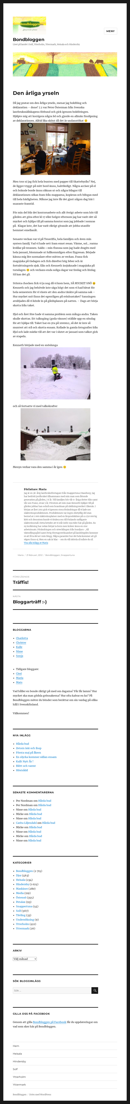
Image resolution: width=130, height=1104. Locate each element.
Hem (16, 1045)
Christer (21, 642)
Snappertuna (68, 555)
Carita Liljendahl (26, 822)
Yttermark (22, 928)
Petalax (20, 902)
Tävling (21, 915)
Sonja (19, 655)
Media (20, 893)
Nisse (19, 651)
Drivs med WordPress (40, 1094)
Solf (18, 910)
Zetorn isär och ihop (28, 748)
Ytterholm (22, 924)
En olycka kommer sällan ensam (36, 757)
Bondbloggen (28, 39)
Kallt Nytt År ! (24, 761)
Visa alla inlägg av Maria (36, 543)
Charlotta (22, 638)
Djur (18, 875)
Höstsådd (22, 770)
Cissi (19, 673)
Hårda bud (22, 743)
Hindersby (22, 884)
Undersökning (25, 919)
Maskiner (22, 888)
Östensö (21, 897)
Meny (110, 31)
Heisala (20, 879)
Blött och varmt (26, 765)
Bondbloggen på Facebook (49, 1022)
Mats (19, 682)
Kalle (19, 647)
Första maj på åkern (28, 752)
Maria (21, 555)
